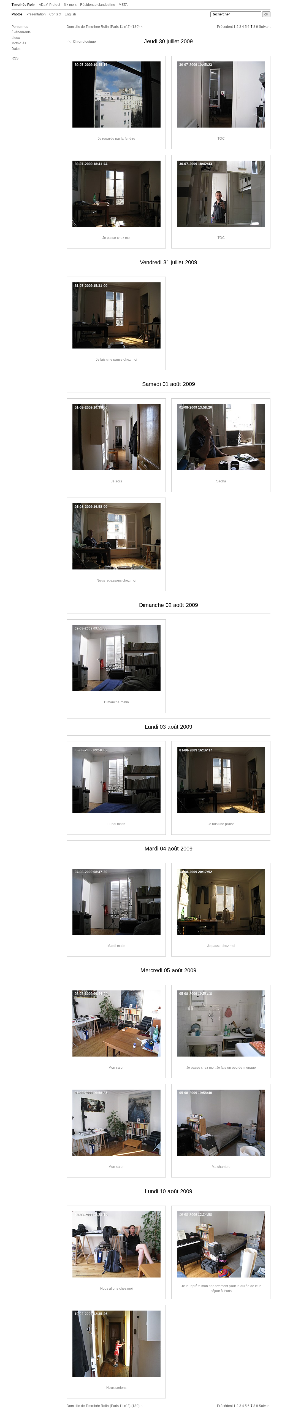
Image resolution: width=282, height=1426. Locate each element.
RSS (15, 58)
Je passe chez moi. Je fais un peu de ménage (221, 1068)
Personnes (20, 27)
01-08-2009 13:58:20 (195, 407)
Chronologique (84, 42)
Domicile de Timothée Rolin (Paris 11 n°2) (99, 27)
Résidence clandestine (97, 5)
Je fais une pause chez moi (116, 359)
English (70, 14)
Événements (21, 32)
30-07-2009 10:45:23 (195, 65)
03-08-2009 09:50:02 (91, 750)
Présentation (36, 14)
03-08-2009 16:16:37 (195, 750)
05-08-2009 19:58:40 (195, 1093)
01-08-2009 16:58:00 (91, 507)
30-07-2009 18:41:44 (91, 164)
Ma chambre (221, 1167)
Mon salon (116, 1068)
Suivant (264, 27)
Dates (16, 49)
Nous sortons (116, 1388)
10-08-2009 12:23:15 (91, 1215)
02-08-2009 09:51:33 (91, 628)
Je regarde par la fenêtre (116, 139)
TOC (221, 139)
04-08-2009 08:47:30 (91, 872)
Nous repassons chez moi (116, 580)
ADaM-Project (49, 5)
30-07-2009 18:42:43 (195, 164)
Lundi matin (116, 824)
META (123, 5)
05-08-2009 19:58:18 (195, 994)
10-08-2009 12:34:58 (195, 1215)
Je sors (116, 481)
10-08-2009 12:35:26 (91, 1314)
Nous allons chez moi (116, 1288)
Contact (55, 14)
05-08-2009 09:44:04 (91, 994)
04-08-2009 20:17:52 (195, 872)
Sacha (221, 481)
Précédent (225, 27)
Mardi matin (116, 946)
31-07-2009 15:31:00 (91, 286)
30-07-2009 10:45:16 (91, 65)
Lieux (16, 38)
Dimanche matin (116, 702)
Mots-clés (19, 43)
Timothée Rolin (23, 5)
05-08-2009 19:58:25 (91, 1093)
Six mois (70, 5)
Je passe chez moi (116, 238)
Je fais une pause (221, 824)
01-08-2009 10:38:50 (91, 407)
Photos (17, 14)
